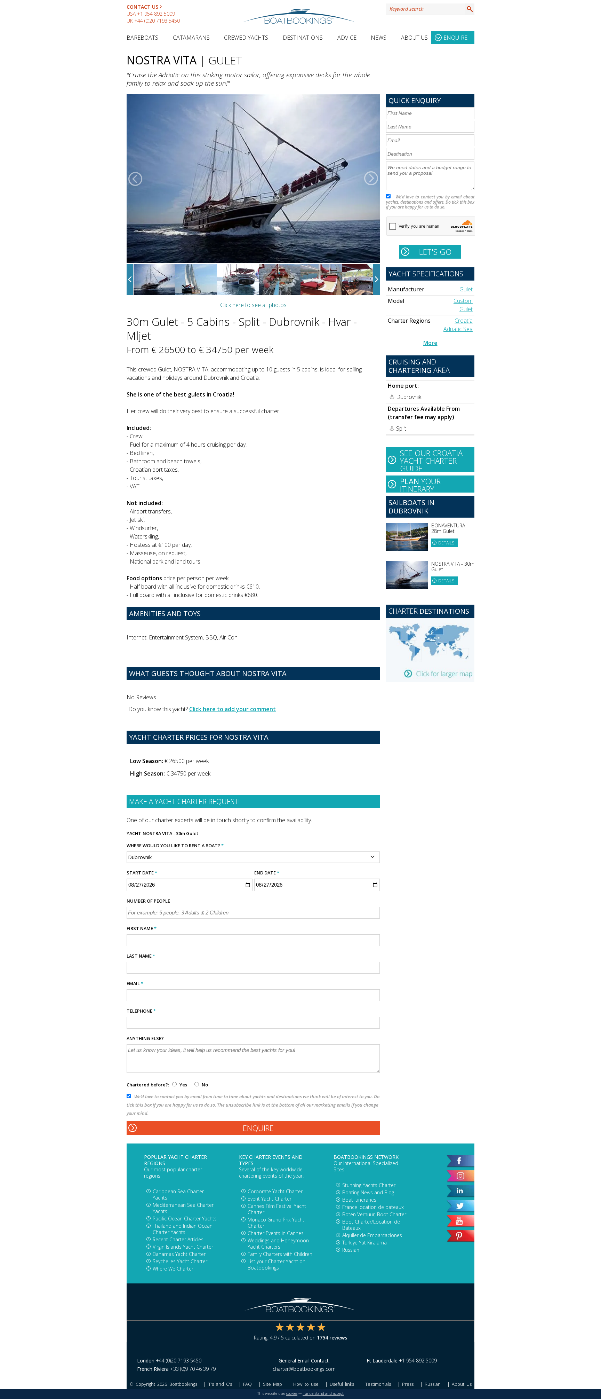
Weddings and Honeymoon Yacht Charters (278, 1243)
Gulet (466, 289)
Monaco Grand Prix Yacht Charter (276, 1222)
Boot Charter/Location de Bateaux (371, 1224)
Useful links (342, 1384)
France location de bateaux (373, 1207)
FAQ (247, 1384)
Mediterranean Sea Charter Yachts (183, 1208)
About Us (414, 37)
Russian (350, 1250)
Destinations (303, 37)
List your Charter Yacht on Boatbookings (276, 1264)
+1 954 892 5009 (156, 13)
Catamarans (191, 37)
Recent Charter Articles (178, 1239)
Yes (183, 1085)
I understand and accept (323, 1393)
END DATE (266, 873)
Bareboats (142, 37)
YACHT (134, 833)
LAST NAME (141, 956)
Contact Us (142, 6)
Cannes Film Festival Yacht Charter (277, 1209)
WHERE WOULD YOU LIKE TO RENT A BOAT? (175, 845)
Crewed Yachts (246, 37)
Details (446, 543)
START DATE (142, 873)
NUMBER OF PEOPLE (148, 901)
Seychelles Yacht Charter (180, 1261)
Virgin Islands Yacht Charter (183, 1246)
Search (469, 9)
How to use (305, 1384)
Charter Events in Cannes (276, 1233)
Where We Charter (173, 1268)
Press (408, 1384)
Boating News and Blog (368, 1192)
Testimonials (378, 1384)
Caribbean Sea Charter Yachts (178, 1194)
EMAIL (135, 983)
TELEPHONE (141, 1011)
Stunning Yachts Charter (368, 1185)
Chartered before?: (148, 1085)
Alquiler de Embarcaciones (372, 1235)
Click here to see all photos (253, 305)
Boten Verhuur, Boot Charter (374, 1214)
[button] (135, 178)
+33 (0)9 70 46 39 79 (193, 1369)
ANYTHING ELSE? (145, 1038)
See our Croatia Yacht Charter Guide (431, 460)
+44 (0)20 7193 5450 (157, 20)
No (204, 1085)
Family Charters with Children (280, 1254)
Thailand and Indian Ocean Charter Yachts (183, 1229)
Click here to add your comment (232, 709)
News (378, 37)
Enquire (455, 37)
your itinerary (420, 484)
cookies (291, 1393)
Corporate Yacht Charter (275, 1191)
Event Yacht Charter (269, 1198)
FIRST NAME (142, 928)
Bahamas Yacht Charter (179, 1254)
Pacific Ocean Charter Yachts (185, 1218)
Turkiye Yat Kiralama (364, 1242)
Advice (346, 37)
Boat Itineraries (359, 1199)
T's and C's (220, 1384)
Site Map (272, 1384)
